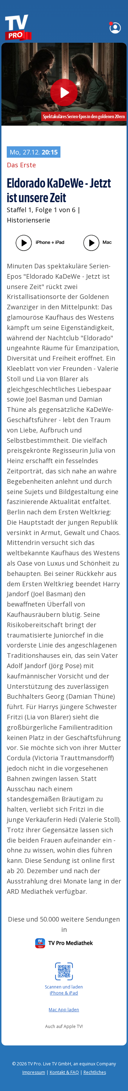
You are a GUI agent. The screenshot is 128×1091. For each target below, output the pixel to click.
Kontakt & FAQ (64, 1072)
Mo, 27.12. (34, 152)
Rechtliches (95, 1072)
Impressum (33, 1072)
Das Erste (21, 165)
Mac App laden (64, 1010)
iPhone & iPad (64, 993)
